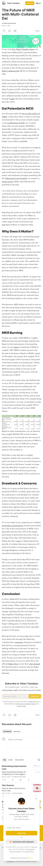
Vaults (12, 98)
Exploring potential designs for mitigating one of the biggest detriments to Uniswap (14, 773)
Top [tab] (4, 760)
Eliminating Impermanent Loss (14, 767)
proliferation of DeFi (16, 123)
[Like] (4, 31)
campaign (19, 642)
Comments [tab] (7, 731)
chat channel (34, 663)
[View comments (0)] (9, 31)
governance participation (12, 525)
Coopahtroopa (17, 793)
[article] (21, 773)
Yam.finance (8, 785)
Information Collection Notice (26, 704)
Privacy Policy (28, 851)
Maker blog (13, 663)
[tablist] (12, 731)
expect (16, 347)
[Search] (39, 760)
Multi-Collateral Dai (10, 71)
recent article (7, 181)
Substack (10, 861)
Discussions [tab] (19, 760)
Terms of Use (32, 701)
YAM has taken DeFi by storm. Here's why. (13, 789)
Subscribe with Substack (23, 842)
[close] (36, 798)
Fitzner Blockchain (9, 23)
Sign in (38, 3)
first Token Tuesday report (23, 49)
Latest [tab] (10, 760)
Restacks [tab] (17, 731)
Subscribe (29, 3)
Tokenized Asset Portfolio (16, 178)
